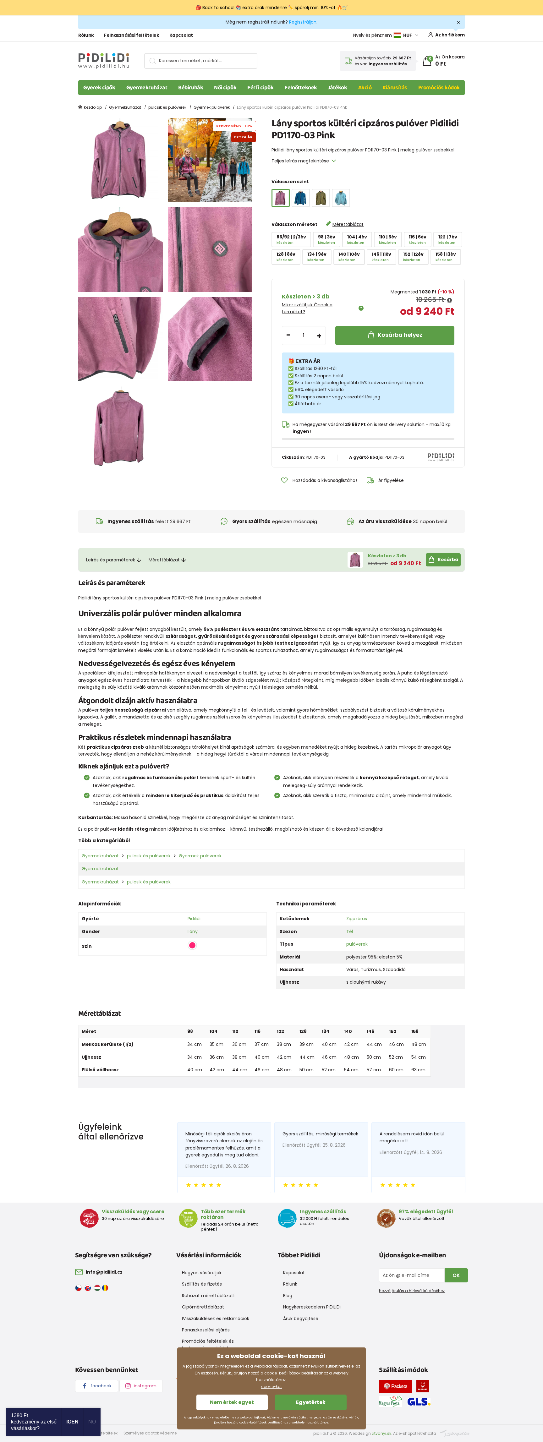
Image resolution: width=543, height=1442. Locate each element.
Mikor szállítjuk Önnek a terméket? (307, 308)
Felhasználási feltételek (131, 35)
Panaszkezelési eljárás (206, 1330)
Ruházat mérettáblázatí (208, 1295)
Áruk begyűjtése (300, 1318)
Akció (365, 87)
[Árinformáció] (449, 300)
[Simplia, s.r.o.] (454, 1433)
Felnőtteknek (300, 87)
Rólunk (86, 35)
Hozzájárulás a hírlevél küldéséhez (412, 1290)
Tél (349, 931)
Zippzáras (356, 918)
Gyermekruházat (146, 87)
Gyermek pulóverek (212, 107)
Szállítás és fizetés (202, 1284)
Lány (193, 931)
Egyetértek (311, 1402)
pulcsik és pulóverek (167, 107)
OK (456, 1275)
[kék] (301, 198)
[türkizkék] (341, 198)
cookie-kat (271, 1386)
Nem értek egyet (232, 1402)
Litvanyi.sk (381, 1433)
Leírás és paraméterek (110, 560)
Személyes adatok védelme (150, 1433)
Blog (287, 1295)
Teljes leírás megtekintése (300, 161)
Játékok (337, 87)
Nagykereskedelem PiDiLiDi (312, 1307)
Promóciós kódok (439, 87)
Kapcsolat (181, 35)
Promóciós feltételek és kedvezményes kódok (208, 1344)
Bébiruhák (190, 87)
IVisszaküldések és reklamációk (215, 1318)
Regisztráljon (302, 22)
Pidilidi (194, 918)
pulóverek (357, 944)
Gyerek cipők (99, 87)
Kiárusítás (394, 87)
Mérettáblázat (348, 224)
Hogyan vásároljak (202, 1273)
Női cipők (225, 87)
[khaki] (321, 198)
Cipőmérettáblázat (203, 1307)
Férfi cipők (260, 87)
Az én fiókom (450, 35)
